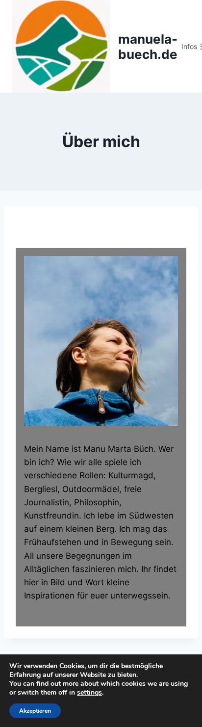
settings (89, 692)
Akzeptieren (35, 711)
